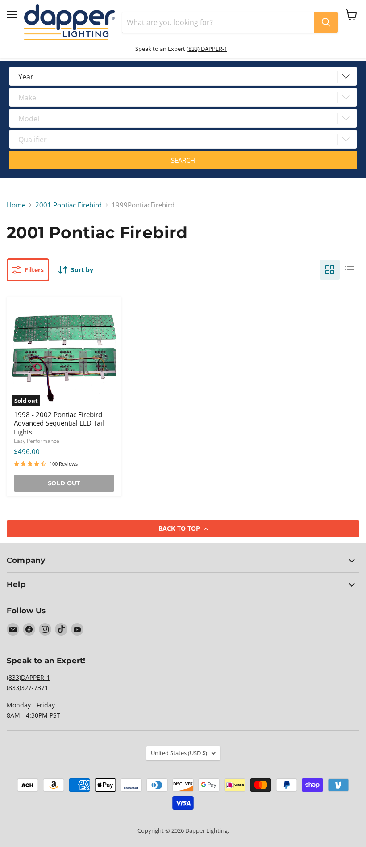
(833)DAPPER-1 (28, 677)
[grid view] (330, 270)
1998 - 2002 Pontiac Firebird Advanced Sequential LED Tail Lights (59, 423)
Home (16, 205)
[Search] (326, 22)
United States (179, 753)
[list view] (349, 270)
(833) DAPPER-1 (207, 49)
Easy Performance (36, 441)
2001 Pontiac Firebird (68, 205)
